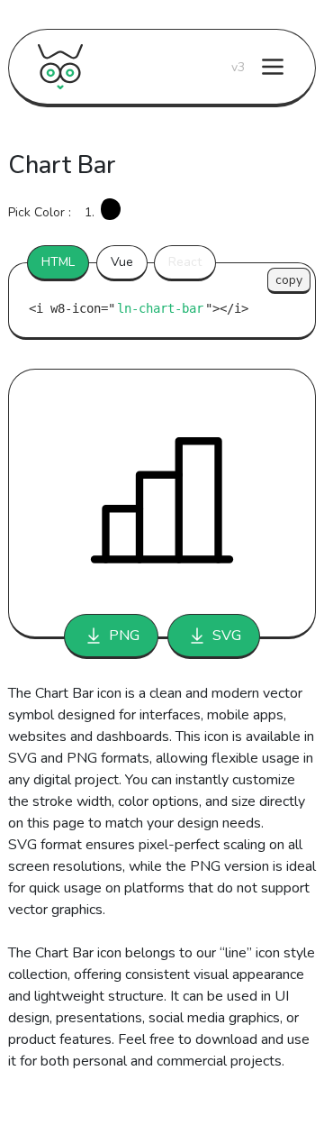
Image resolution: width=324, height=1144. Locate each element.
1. (89, 212)
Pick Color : (39, 212)
